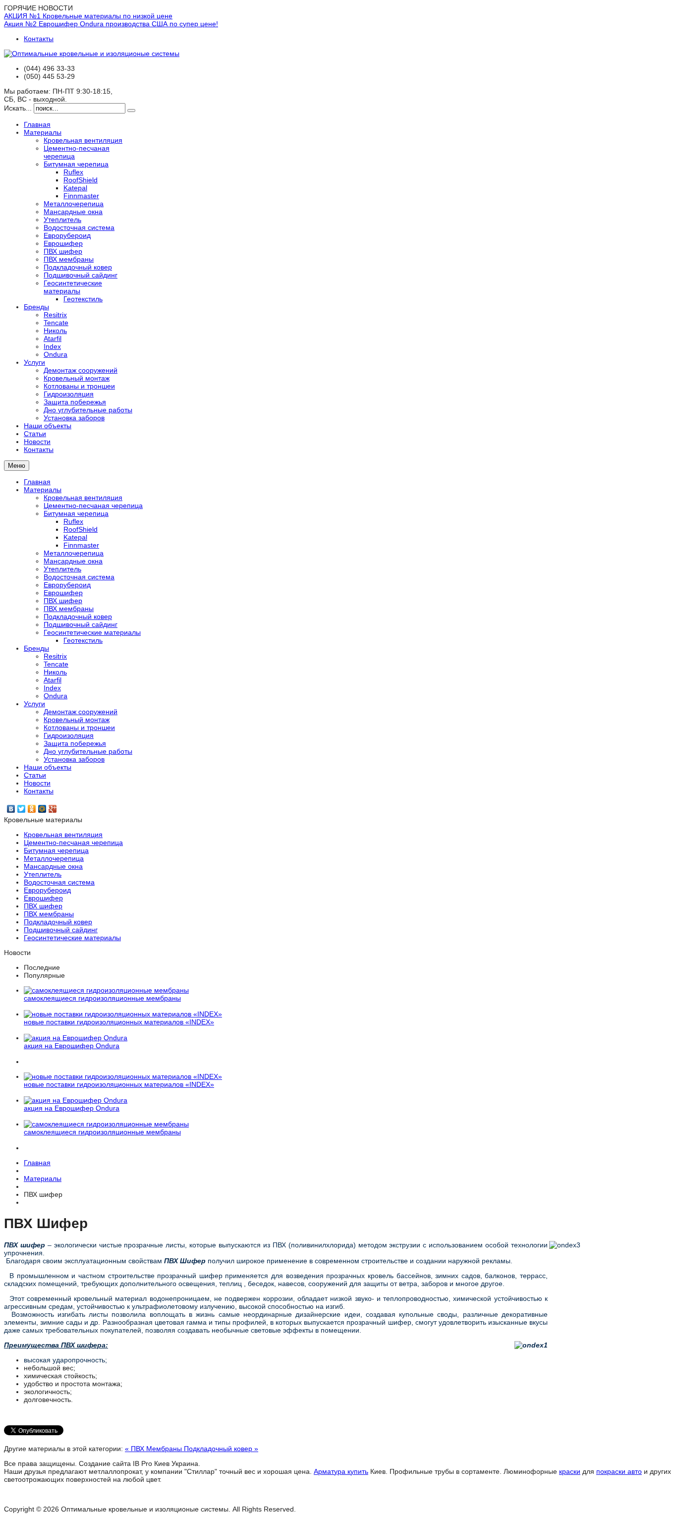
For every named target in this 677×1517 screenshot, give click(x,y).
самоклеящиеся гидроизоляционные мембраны (102, 998)
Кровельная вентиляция (83, 498)
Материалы (42, 490)
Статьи (35, 775)
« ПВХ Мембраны (154, 1449)
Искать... (18, 108)
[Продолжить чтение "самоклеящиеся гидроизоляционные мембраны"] (106, 990)
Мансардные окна (73, 561)
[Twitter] (21, 808)
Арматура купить (341, 1471)
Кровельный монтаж (77, 720)
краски (569, 1471)
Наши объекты (47, 767)
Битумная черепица (76, 513)
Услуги (34, 704)
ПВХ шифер (63, 601)
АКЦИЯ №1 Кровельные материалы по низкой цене (88, 16)
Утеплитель (62, 569)
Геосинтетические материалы (92, 632)
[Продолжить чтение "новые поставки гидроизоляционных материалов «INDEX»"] (123, 1014)
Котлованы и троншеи (79, 727)
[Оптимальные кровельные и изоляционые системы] (91, 53)
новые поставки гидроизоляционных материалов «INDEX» (119, 1022)
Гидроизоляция (69, 735)
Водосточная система (79, 577)
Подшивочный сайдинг (80, 624)
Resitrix (55, 656)
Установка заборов (74, 759)
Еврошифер (63, 593)
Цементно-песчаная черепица (93, 505)
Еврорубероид (67, 585)
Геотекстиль (83, 640)
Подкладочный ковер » (221, 1449)
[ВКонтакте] (11, 808)
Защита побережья (75, 743)
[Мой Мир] (42, 808)
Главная (37, 482)
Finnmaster (81, 545)
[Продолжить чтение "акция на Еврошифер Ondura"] (75, 1038)
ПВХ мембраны (69, 609)
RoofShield (80, 529)
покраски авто (619, 1471)
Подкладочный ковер (78, 616)
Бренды (36, 648)
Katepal (75, 537)
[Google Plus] (53, 808)
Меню (16, 465)
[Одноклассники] (32, 808)
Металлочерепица (74, 553)
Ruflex (73, 521)
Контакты (39, 39)
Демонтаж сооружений (80, 712)
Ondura (55, 696)
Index (52, 688)
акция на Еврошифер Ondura (71, 1046)
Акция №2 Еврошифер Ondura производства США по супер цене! (111, 24)
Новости (37, 783)
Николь (55, 672)
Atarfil (52, 680)
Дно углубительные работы (88, 751)
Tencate (56, 664)
